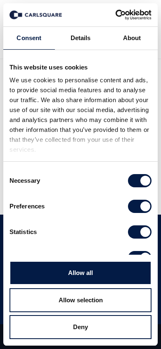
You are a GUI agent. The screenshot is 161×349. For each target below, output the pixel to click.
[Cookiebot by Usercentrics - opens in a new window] (116, 15)
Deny (80, 326)
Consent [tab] (29, 37)
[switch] (140, 206)
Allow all (80, 272)
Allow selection (81, 300)
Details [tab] (81, 37)
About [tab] (132, 37)
